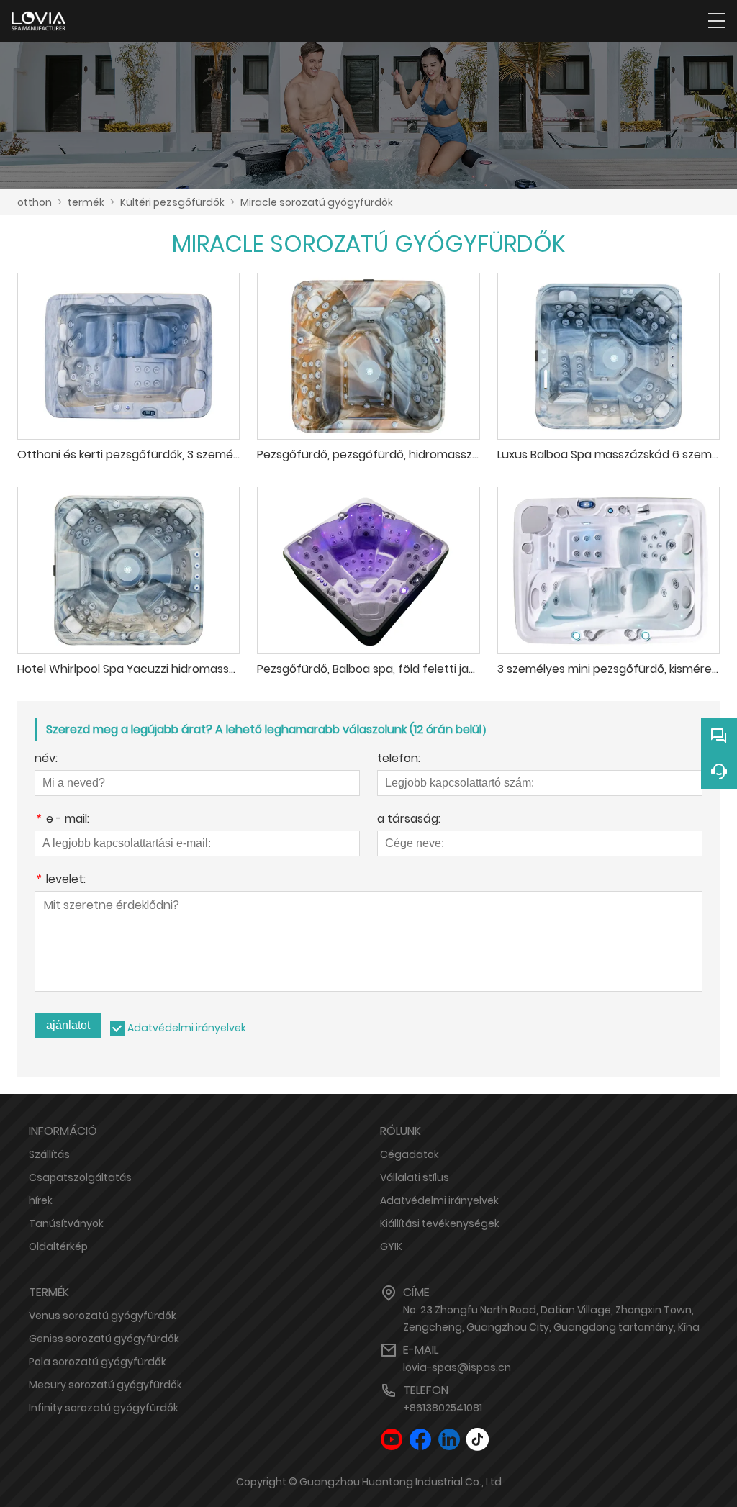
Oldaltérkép (58, 1246)
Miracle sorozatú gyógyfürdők (316, 202)
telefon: (398, 759)
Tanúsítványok (66, 1223)
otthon (34, 202)
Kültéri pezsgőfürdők (172, 202)
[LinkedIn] (449, 1440)
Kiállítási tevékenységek (439, 1223)
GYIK (391, 1246)
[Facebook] (420, 1440)
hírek (41, 1200)
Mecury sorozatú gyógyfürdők (105, 1384)
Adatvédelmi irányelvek (186, 1027)
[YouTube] (391, 1440)
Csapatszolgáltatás (80, 1177)
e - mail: (62, 820)
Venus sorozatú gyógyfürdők (102, 1315)
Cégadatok (409, 1154)
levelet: (60, 880)
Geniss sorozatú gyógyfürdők (104, 1338)
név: (46, 759)
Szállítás (49, 1154)
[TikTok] (477, 1440)
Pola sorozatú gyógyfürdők (97, 1361)
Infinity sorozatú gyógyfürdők (103, 1407)
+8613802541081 (442, 1407)
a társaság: (408, 820)
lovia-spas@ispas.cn (457, 1367)
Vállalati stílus (414, 1177)
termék (86, 202)
